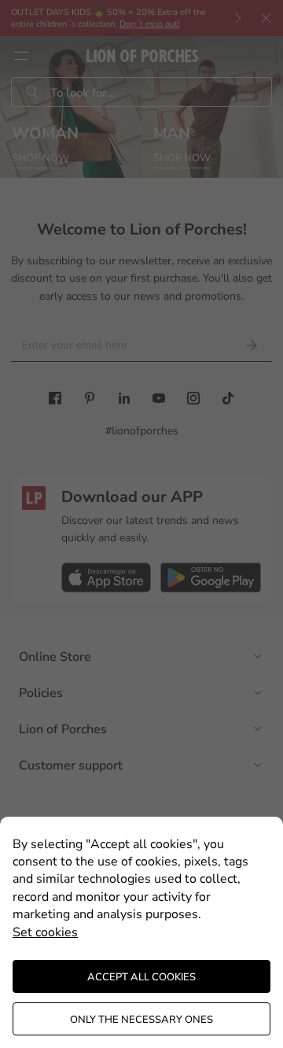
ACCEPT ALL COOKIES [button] (141, 977)
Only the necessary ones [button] (141, 1020)
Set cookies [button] (45, 932)
